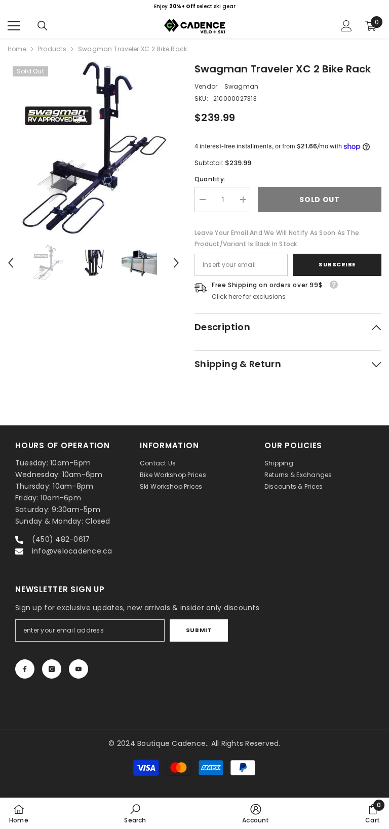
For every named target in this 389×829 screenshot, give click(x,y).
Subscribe (337, 264)
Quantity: (209, 179)
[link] (135, 813)
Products (52, 49)
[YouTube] (78, 669)
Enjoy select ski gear (195, 6)
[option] (194, 6)
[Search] (42, 26)
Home (17, 49)
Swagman (241, 86)
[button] (10, 262)
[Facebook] (24, 669)
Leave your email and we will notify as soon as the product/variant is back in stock (276, 238)
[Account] (346, 25)
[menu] (14, 26)
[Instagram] (51, 669)
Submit (199, 630)
